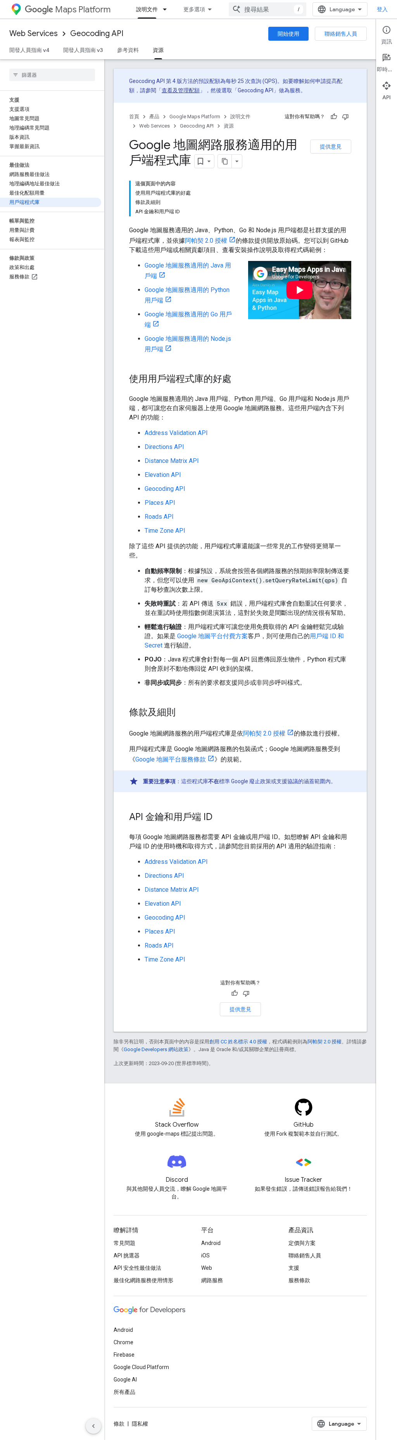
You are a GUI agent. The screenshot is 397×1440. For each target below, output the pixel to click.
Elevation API (163, 474)
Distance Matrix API (172, 460)
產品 (154, 116)
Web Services (33, 33)
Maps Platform (82, 9)
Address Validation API (176, 433)
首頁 (134, 116)
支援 (293, 1268)
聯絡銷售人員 (341, 33)
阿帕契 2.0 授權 (206, 240)
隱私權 (140, 1424)
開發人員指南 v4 (29, 50)
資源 (158, 50)
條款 (119, 1424)
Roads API (159, 516)
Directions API (164, 447)
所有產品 (124, 1392)
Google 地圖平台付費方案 (212, 636)
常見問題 (124, 1243)
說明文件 (147, 9)
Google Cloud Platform (141, 1367)
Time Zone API (165, 530)
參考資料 (128, 50)
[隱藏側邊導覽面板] (93, 1426)
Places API (160, 502)
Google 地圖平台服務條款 (170, 759)
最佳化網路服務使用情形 (143, 1280)
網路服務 (212, 1280)
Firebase (124, 1355)
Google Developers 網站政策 (156, 1049)
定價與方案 (302, 1243)
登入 (382, 9)
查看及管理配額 (181, 90)
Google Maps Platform (194, 116)
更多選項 (194, 9)
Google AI (125, 1379)
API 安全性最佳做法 (137, 1268)
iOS (205, 1255)
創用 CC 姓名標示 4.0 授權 (238, 1042)
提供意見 (331, 146)
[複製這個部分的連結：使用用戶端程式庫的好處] (239, 379)
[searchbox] (52, 75)
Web (206, 1268)
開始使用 (288, 33)
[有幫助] (334, 117)
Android (211, 1243)
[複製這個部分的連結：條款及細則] (183, 713)
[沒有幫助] (345, 117)
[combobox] (267, 9)
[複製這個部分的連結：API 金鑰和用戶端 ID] (220, 817)
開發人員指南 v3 (83, 50)
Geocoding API (96, 33)
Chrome (123, 1342)
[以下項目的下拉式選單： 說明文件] (167, 9)
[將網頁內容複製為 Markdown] (225, 161)
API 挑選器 (127, 1255)
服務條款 (299, 1280)
